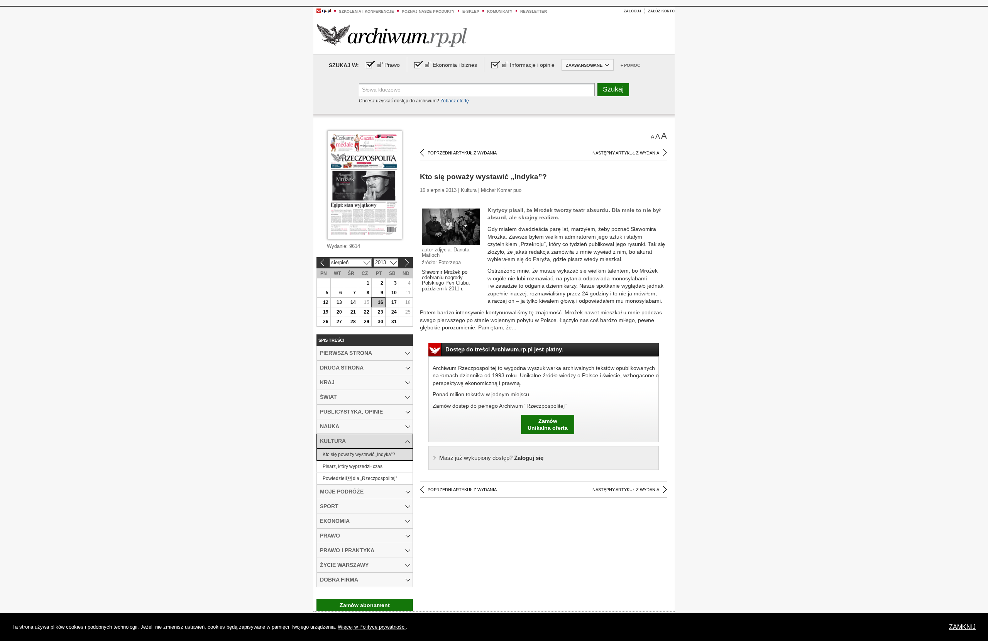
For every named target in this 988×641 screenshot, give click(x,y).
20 (339, 312)
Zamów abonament (365, 605)
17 (394, 302)
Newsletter (533, 11)
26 (325, 321)
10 (394, 292)
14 (353, 302)
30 (380, 321)
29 (366, 321)
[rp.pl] (323, 10)
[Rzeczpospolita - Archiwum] (392, 35)
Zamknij (962, 627)
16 (380, 302)
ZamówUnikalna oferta (548, 424)
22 (366, 312)
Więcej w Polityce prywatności (372, 627)
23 (380, 312)
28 (353, 321)
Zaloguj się (491, 457)
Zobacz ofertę (454, 100)
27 (339, 321)
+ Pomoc (630, 65)
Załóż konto (661, 11)
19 (325, 312)
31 (394, 321)
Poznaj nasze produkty (428, 11)
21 (353, 312)
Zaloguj (632, 11)
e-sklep (470, 11)
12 (325, 302)
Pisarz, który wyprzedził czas (352, 466)
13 (339, 302)
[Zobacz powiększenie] (451, 226)
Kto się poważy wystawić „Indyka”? (359, 454)
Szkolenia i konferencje (366, 11)
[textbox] (477, 89)
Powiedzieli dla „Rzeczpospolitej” (360, 478)
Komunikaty (500, 11)
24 (394, 312)
